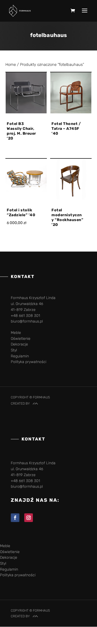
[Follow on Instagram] (28, 517)
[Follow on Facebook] (15, 517)
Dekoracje (19, 344)
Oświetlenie (20, 338)
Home (10, 64)
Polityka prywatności (28, 362)
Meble (16, 332)
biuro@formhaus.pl (27, 321)
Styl (14, 350)
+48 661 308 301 (25, 315)
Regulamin (20, 356)
